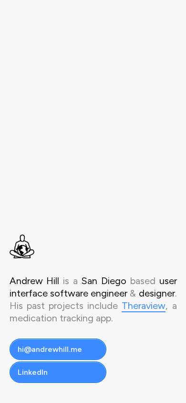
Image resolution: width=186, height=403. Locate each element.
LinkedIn (33, 372)
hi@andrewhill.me (50, 349)
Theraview (143, 305)
